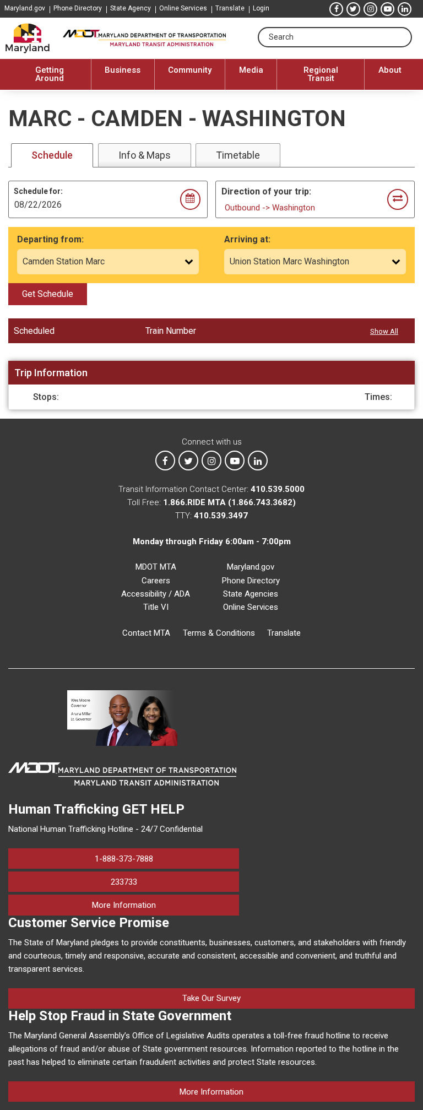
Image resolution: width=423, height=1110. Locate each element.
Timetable (238, 155)
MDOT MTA (155, 567)
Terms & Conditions (219, 633)
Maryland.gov (24, 8)
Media (251, 70)
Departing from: (50, 239)
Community (190, 70)
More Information (165, 905)
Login (261, 8)
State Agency (130, 8)
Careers (156, 581)
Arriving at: (247, 239)
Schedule (52, 155)
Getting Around (49, 74)
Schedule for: (38, 191)
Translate (230, 8)
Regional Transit (320, 74)
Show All (384, 331)
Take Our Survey (211, 998)
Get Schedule (47, 294)
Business (122, 70)
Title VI (156, 607)
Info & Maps (144, 155)
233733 (124, 882)
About (390, 70)
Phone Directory (77, 8)
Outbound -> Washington (270, 208)
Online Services (183, 8)
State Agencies (250, 594)
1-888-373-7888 (124, 859)
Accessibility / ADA (155, 594)
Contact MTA (146, 633)
